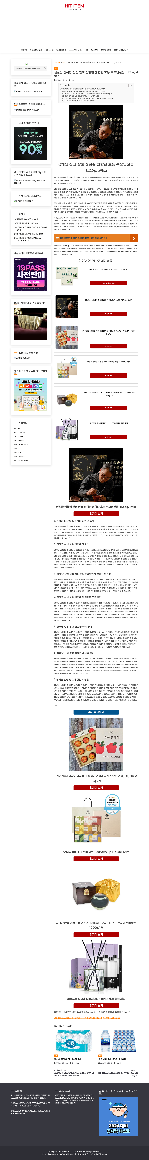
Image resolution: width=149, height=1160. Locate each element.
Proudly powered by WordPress (58, 1154)
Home (24, 50)
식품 (86, 50)
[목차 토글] (129, 86)
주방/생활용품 (106, 50)
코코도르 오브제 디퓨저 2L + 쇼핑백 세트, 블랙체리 (80, 101)
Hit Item (74, 6)
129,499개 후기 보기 (109, 283)
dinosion (74, 80)
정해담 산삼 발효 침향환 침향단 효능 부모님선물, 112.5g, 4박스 (83, 89)
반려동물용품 (61, 50)
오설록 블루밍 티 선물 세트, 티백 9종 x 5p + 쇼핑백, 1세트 (82, 96)
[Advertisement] (74, 30)
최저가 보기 (108, 314)
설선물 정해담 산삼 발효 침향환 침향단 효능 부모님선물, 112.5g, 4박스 (85, 91)
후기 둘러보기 (96, 712)
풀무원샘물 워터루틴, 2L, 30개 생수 (29, 234)
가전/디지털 (49, 50)
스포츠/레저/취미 (75, 50)
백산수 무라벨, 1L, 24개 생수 (67, 1059)
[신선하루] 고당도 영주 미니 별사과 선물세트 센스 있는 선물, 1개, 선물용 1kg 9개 (88, 94)
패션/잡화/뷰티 (36, 50)
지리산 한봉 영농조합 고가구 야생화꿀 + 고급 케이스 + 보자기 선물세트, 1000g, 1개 (89, 98)
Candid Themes (99, 1154)
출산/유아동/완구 (121, 50)
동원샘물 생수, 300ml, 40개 (112, 1059)
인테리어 (94, 50)
